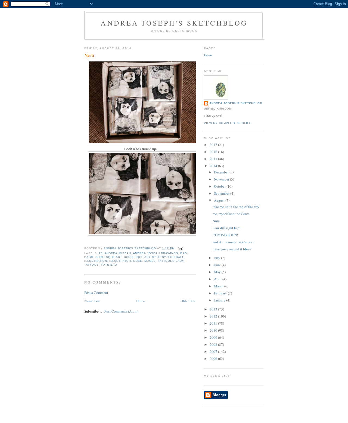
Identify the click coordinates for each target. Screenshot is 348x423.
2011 (214, 323)
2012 (214, 316)
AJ (100, 253)
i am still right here (226, 227)
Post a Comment (96, 292)
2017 (214, 144)
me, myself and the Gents (231, 213)
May (218, 271)
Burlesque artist (140, 257)
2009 (214, 337)
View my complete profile (227, 123)
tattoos (91, 264)
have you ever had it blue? (232, 249)
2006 (214, 358)
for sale (176, 257)
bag (183, 253)
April (218, 278)
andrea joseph (117, 253)
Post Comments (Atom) (121, 311)
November (222, 179)
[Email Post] (180, 248)
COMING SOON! (225, 234)
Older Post (188, 300)
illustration (95, 260)
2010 (214, 330)
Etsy (162, 257)
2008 (214, 344)
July (217, 257)
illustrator (120, 260)
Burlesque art (108, 257)
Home (140, 300)
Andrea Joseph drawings (155, 253)
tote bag (109, 264)
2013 (214, 309)
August (219, 200)
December (221, 172)
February (221, 293)
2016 (214, 151)
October (220, 186)
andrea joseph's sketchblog (174, 22)
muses (150, 260)
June (218, 264)
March (219, 286)
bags (88, 257)
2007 (214, 351)
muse (137, 260)
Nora (216, 220)
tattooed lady (171, 260)
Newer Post (92, 300)
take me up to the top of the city (236, 206)
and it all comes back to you (233, 242)
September (222, 193)
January (220, 300)
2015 (214, 158)
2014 (214, 165)
